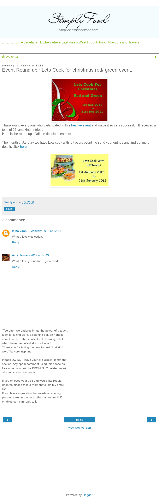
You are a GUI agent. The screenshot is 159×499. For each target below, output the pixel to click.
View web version (79, 427)
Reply (15, 242)
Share (9, 208)
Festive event (81, 125)
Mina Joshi (20, 230)
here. (24, 146)
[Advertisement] (79, 461)
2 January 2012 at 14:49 (33, 255)
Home (79, 419)
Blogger (87, 495)
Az (14, 255)
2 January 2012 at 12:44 (45, 230)
